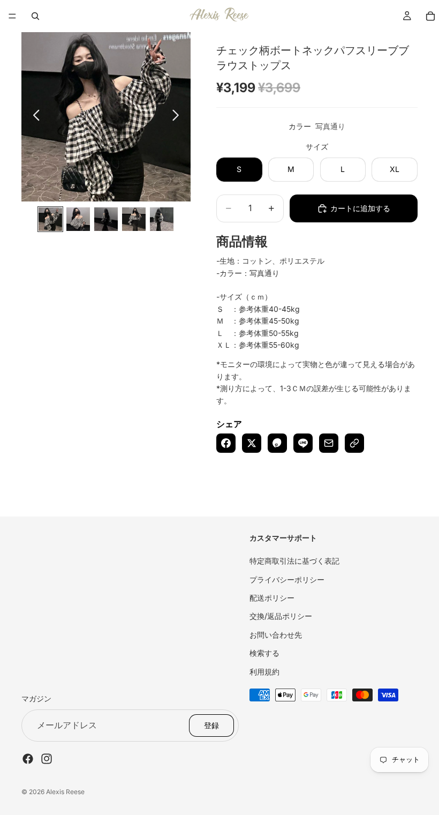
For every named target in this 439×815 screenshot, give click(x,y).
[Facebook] (27, 758)
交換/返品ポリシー (280, 615)
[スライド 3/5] (106, 219)
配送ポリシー (271, 597)
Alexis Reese (65, 792)
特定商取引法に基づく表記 (294, 560)
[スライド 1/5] (50, 219)
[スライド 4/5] (134, 219)
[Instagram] (46, 758)
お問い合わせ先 (275, 634)
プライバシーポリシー (286, 579)
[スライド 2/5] (78, 219)
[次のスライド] (178, 117)
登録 (211, 724)
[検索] (35, 16)
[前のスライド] (33, 117)
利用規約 (264, 671)
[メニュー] (12, 16)
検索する (264, 652)
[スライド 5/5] (161, 219)
